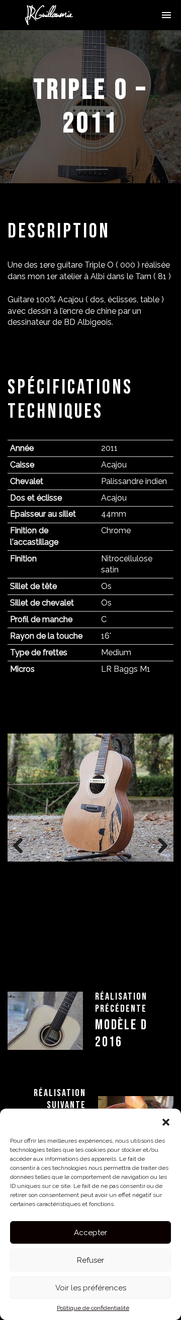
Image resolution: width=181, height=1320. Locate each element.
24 (137, 966)
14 (165, 955)
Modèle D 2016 (121, 1033)
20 (91, 966)
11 (131, 955)
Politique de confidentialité (93, 1307)
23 (125, 966)
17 (56, 966)
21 (102, 966)
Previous (23, 844)
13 (154, 955)
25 (148, 966)
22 (114, 966)
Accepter (90, 1232)
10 (119, 955)
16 (44, 966)
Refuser (90, 1260)
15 (33, 966)
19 (79, 966)
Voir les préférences (90, 1287)
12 (142, 955)
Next (158, 844)
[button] (166, 1121)
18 (67, 966)
